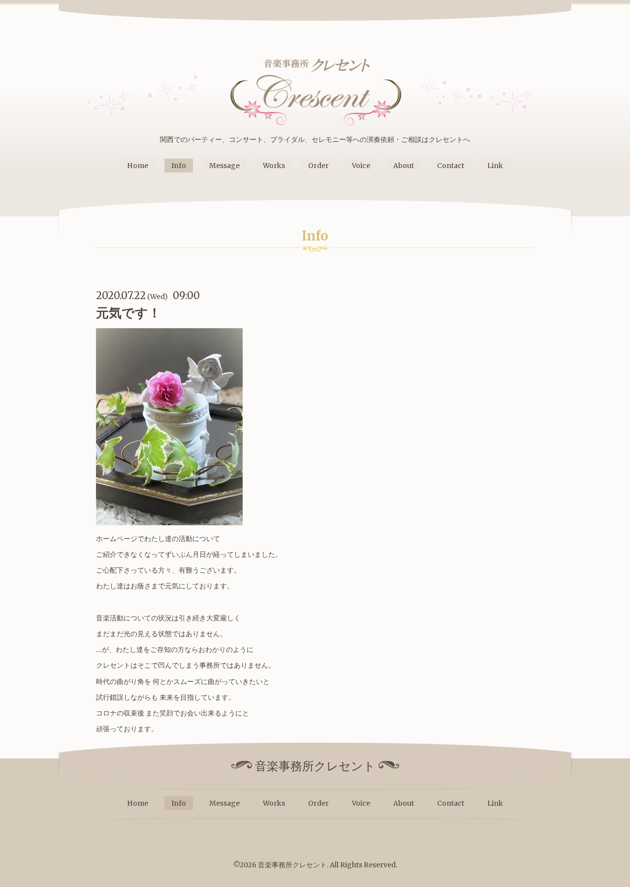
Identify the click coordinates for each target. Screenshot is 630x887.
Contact (450, 165)
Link (495, 165)
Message (224, 165)
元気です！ (128, 313)
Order (318, 165)
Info (178, 165)
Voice (361, 165)
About (403, 165)
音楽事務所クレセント (292, 864)
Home (137, 165)
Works (274, 165)
